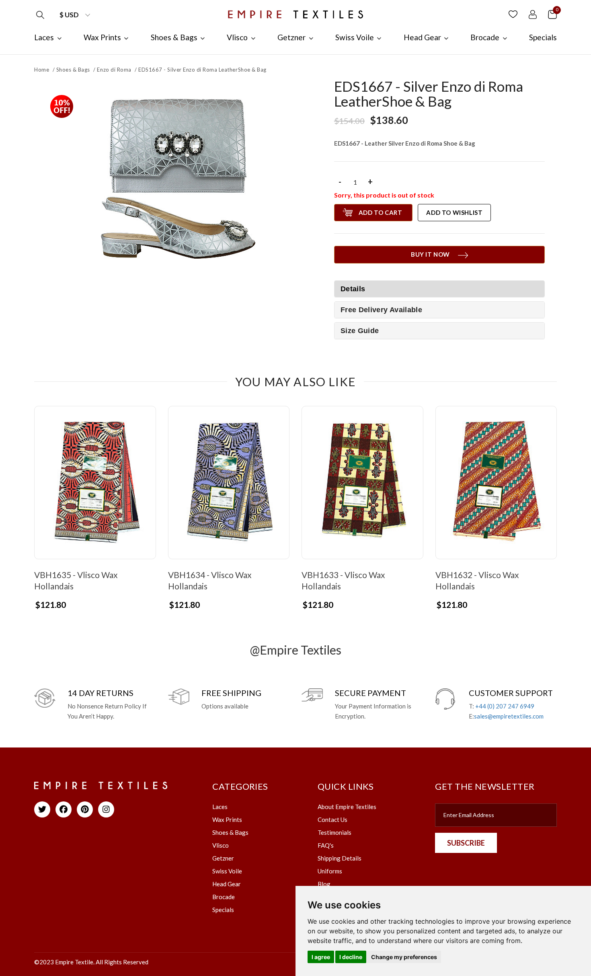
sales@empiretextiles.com (509, 716)
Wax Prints (227, 819)
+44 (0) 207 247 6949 (504, 706)
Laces (220, 806)
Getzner (223, 858)
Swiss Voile (227, 871)
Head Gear (226, 883)
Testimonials (334, 832)
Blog (324, 883)
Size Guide (360, 331)
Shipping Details (339, 858)
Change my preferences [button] (404, 956)
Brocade (223, 896)
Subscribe (466, 842)
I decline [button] (350, 956)
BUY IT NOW (430, 254)
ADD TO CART (380, 212)
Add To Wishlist (454, 212)
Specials (223, 909)
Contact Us (332, 819)
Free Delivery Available (381, 310)
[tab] (439, 309)
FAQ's (326, 845)
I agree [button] (321, 956)
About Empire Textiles (347, 806)
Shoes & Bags (73, 69)
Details (353, 289)
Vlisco (220, 845)
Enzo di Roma (114, 69)
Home (41, 69)
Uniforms (330, 871)
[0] (552, 14)
